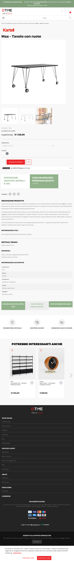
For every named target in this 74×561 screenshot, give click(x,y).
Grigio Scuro (7, 153)
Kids (3, 439)
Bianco (3, 153)
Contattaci (5, 469)
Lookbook (5, 491)
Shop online (7, 418)
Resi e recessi (6, 456)
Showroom (5, 482)
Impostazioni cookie (28, 558)
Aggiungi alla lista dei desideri (28, 162)
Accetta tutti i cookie (44, 558)
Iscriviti (36, 542)
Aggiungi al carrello (16, 162)
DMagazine (6, 487)
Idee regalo (6, 443)
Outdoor (4, 430)
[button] (3, 153)
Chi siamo (5, 478)
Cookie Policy (17, 553)
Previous (3, 375)
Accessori (5, 434)
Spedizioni (5, 452)
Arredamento (9, 23)
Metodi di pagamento (9, 460)
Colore (3, 150)
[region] (37, 553)
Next (71, 375)
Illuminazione (6, 426)
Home (3, 23)
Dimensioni (5, 143)
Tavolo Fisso (32, 23)
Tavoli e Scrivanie (18, 23)
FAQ (3, 465)
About (4, 474)
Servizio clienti (8, 448)
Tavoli (25, 23)
